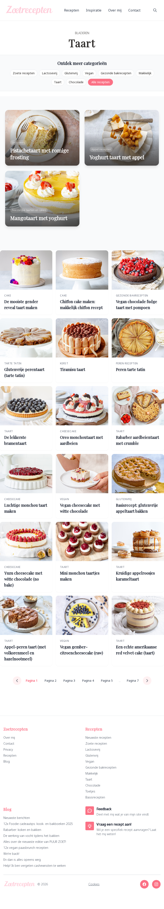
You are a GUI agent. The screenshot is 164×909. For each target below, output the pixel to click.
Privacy (8, 749)
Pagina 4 (88, 680)
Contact (134, 10)
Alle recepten (100, 82)
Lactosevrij (49, 73)
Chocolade (76, 82)
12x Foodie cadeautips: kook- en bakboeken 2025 (38, 824)
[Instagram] (156, 884)
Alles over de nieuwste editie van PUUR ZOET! (34, 842)
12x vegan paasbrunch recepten (25, 848)
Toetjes (90, 791)
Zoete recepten (24, 73)
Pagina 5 (107, 680)
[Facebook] (144, 884)
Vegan (89, 73)
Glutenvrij (71, 73)
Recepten (71, 10)
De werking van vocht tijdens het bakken (31, 836)
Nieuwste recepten (98, 737)
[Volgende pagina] (147, 680)
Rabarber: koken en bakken (22, 830)
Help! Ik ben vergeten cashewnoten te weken (34, 866)
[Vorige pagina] (17, 680)
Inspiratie (93, 10)
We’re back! (11, 854)
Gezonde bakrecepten (116, 73)
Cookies (94, 884)
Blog (6, 761)
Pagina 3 (69, 680)
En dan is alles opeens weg (22, 860)
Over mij (115, 10)
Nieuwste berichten (16, 818)
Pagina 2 (50, 680)
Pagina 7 (133, 680)
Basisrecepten (95, 797)
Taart (58, 82)
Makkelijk (145, 73)
